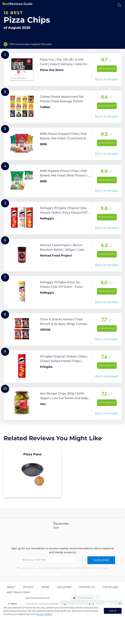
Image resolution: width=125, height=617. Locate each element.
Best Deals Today (18, 592)
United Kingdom (85, 598)
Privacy (28, 587)
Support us (87, 587)
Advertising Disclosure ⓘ (37, 598)
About (11, 587)
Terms (45, 587)
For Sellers (110, 587)
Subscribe (101, 560)
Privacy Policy (44, 614)
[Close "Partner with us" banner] (120, 603)
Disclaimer (64, 587)
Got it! (112, 610)
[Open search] (119, 5)
